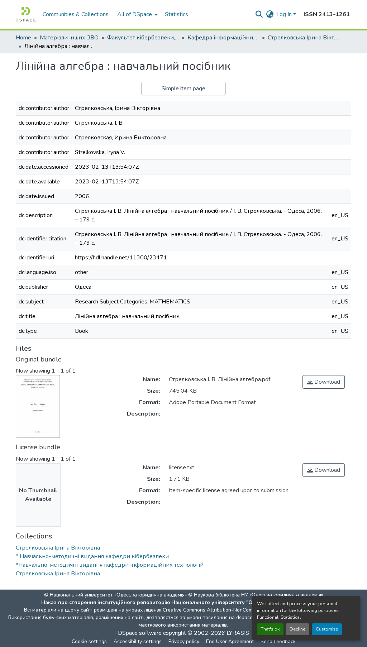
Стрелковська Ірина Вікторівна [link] (303, 38)
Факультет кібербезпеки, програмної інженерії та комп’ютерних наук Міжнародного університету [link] (143, 38)
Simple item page (183, 88)
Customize (327, 629)
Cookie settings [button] (89, 641)
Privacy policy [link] (183, 641)
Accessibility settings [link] (138, 641)
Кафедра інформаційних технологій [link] (223, 38)
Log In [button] (284, 14)
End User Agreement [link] (230, 641)
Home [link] (23, 38)
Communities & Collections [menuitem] (76, 14)
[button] (25, 14)
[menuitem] (137, 14)
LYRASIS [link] (238, 633)
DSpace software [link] (140, 633)
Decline (297, 629)
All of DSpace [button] (134, 14)
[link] (323, 382)
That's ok (270, 629)
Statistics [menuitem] (176, 14)
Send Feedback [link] (278, 641)
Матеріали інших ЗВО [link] (69, 38)
